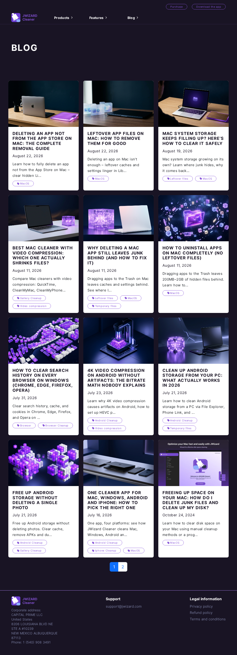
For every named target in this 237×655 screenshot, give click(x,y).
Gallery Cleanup (31, 298)
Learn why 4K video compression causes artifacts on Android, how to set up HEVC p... (118, 407)
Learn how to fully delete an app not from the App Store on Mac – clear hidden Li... (41, 170)
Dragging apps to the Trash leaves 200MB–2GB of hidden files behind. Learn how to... (193, 279)
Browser (25, 425)
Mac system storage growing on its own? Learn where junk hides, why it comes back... (193, 165)
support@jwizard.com (124, 606)
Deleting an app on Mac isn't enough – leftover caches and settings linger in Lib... (113, 165)
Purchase (176, 6)
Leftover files (179, 178)
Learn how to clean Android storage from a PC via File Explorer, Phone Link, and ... (193, 407)
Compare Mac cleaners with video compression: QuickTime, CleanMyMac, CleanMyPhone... (42, 284)
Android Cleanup (106, 420)
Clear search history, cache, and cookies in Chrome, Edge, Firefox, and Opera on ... (42, 412)
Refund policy (201, 612)
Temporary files (106, 306)
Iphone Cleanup (105, 550)
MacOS (25, 183)
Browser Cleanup (57, 425)
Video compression (33, 306)
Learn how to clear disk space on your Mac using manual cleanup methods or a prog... (191, 529)
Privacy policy (201, 606)
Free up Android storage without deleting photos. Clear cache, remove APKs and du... (40, 529)
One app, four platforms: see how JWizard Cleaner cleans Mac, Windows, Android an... (116, 529)
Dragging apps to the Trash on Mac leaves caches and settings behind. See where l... (118, 284)
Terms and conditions (208, 619)
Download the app (208, 6)
